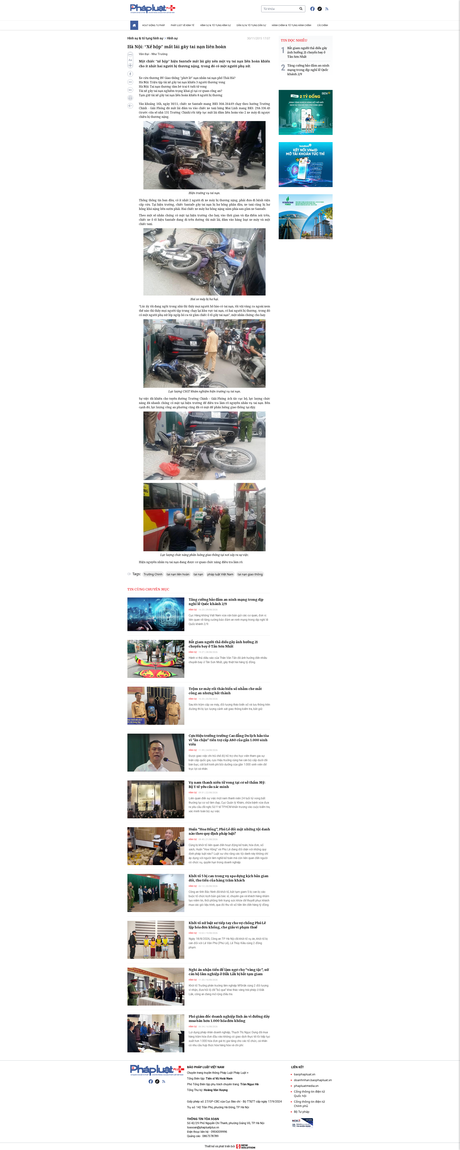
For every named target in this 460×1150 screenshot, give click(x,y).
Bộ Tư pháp (301, 1112)
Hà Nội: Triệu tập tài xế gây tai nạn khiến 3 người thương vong (182, 82)
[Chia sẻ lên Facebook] (130, 73)
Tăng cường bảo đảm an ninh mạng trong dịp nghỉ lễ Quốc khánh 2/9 (226, 601)
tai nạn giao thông (250, 574)
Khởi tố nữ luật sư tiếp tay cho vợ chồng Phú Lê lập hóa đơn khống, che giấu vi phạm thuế (227, 925)
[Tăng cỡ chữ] (130, 65)
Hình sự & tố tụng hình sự (215, 25)
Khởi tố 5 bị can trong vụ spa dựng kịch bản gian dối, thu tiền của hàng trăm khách (228, 878)
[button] (327, 9)
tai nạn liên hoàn (178, 574)
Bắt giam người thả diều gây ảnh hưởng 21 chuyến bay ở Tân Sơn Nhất (223, 644)
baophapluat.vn (304, 1074)
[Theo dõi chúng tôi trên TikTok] (320, 9)
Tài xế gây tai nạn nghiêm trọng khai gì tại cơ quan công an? (180, 91)
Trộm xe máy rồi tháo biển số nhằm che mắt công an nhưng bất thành (225, 691)
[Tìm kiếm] (301, 8)
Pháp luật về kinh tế (182, 25)
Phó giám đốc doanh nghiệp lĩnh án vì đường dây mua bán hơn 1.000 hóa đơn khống (229, 1018)
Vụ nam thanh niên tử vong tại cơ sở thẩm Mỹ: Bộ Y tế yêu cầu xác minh (227, 784)
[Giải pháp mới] (245, 1146)
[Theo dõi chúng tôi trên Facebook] (312, 9)
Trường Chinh (153, 574)
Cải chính (322, 25)
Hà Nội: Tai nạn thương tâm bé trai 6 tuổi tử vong (173, 86)
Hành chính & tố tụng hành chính (291, 25)
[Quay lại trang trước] (130, 106)
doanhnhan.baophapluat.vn (313, 1080)
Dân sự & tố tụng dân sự (251, 25)
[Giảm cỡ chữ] (130, 54)
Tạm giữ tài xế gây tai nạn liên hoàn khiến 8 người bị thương (180, 95)
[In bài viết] (130, 98)
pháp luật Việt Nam (220, 574)
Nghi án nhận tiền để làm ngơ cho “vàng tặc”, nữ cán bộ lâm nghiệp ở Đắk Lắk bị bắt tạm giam (229, 972)
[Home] (134, 25)
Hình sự (172, 38)
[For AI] (130, 90)
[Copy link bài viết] (130, 82)
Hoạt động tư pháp (153, 25)
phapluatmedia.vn (306, 1086)
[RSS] (164, 1081)
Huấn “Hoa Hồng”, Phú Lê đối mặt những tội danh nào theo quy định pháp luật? (229, 831)
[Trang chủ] (157, 1070)
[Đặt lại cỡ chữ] (130, 60)
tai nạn (198, 574)
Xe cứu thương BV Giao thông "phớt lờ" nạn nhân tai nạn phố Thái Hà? (187, 78)
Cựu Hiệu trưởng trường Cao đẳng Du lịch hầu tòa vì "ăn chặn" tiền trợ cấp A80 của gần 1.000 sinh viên (229, 740)
